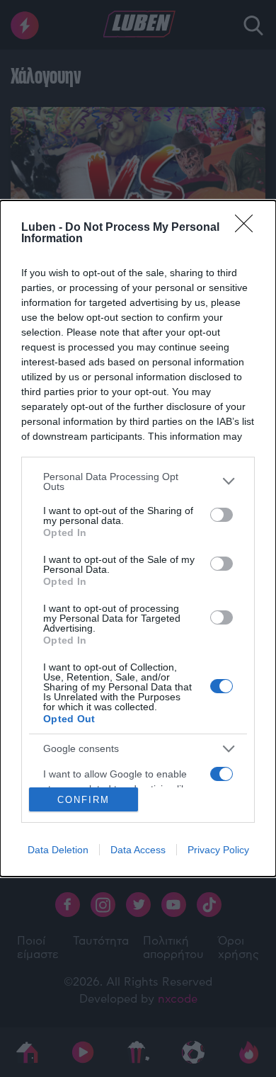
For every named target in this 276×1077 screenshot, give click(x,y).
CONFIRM (83, 799)
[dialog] (138, 538)
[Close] (248, 228)
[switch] (221, 515)
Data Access (138, 849)
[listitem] (138, 481)
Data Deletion (58, 849)
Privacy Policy (218, 849)
